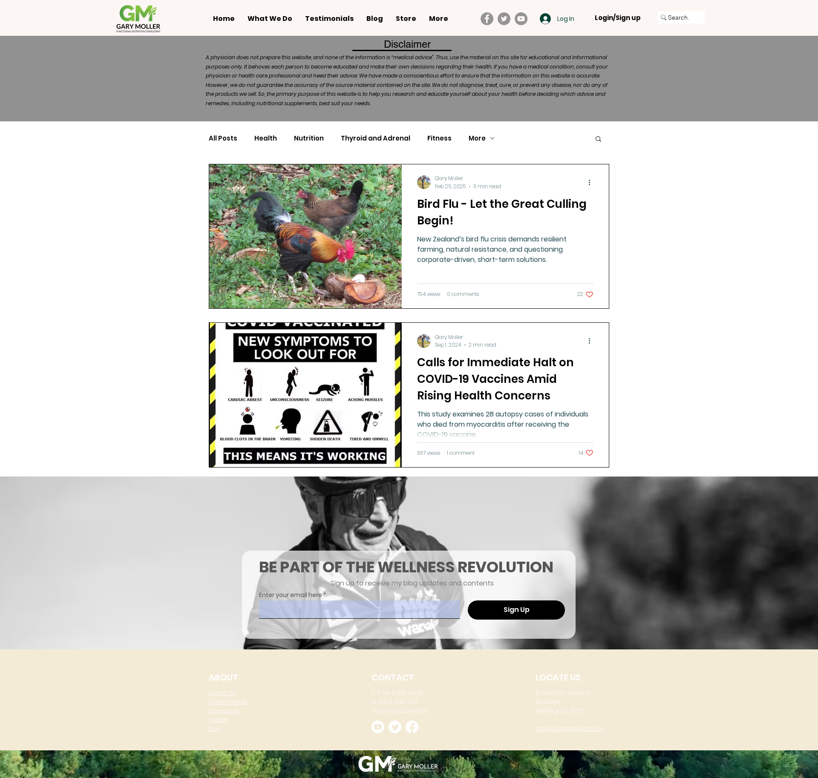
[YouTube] (521, 18)
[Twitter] (504, 18)
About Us (222, 693)
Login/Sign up (618, 18)
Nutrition (309, 138)
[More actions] (592, 182)
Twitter (218, 719)
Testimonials (227, 702)
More (477, 138)
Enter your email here (290, 595)
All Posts (223, 138)
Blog (215, 728)
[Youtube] (378, 727)
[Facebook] (487, 18)
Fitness (439, 138)
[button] (598, 139)
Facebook (223, 710)
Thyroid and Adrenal (375, 138)
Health (265, 138)
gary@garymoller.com (570, 728)
